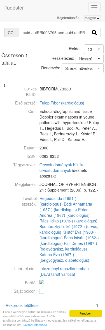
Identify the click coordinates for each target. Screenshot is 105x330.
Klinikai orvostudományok (62, 167)
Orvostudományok (55, 164)
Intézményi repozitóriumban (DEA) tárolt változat (64, 271)
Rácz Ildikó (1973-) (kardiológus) (68, 221)
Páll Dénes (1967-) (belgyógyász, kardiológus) (68, 246)
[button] (94, 49)
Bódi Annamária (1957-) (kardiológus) (65, 206)
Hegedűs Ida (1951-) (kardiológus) (57, 201)
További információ (35, 325)
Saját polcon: (25, 291)
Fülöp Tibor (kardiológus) (61, 103)
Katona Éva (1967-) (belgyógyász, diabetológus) (64, 257)
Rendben (86, 313)
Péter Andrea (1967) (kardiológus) (64, 212)
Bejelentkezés (68, 18)
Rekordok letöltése (22, 305)
